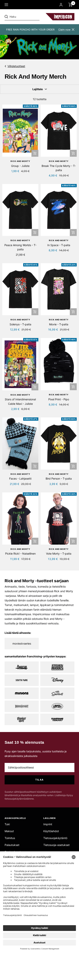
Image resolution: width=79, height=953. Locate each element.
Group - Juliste (20, 165)
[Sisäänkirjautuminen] (61, 4)
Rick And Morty (20, 161)
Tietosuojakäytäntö (55, 838)
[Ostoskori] (70, 5)
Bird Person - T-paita (59, 478)
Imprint (47, 824)
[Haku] (31, 16)
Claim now (64, 29)
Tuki (7, 824)
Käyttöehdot (51, 831)
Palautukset (12, 845)
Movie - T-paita (58, 324)
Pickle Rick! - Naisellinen (20, 553)
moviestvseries (21, 643)
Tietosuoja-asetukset (56, 845)
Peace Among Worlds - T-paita (20, 247)
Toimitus (10, 838)
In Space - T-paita (58, 245)
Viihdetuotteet (16, 66)
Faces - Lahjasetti (20, 478)
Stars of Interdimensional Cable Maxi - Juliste (20, 401)
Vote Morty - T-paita (58, 553)
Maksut (9, 831)
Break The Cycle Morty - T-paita (59, 168)
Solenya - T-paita (20, 324)
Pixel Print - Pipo (58, 399)
